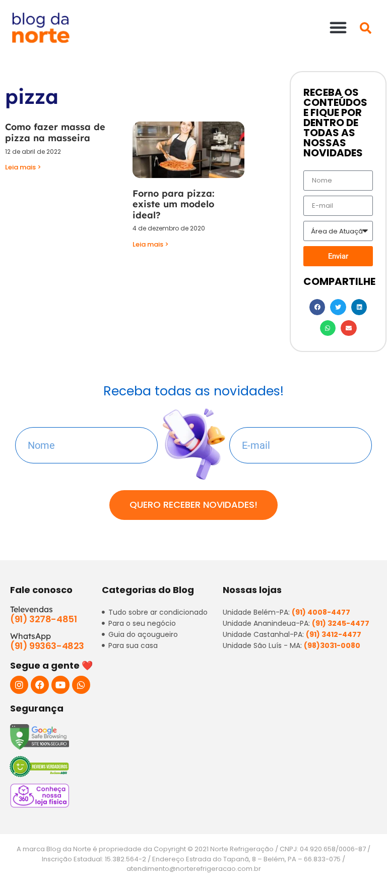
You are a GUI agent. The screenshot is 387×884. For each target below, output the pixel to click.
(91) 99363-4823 (47, 645)
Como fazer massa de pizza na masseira (55, 132)
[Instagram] (19, 685)
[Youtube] (60, 685)
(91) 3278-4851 (43, 619)
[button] (338, 27)
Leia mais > (23, 167)
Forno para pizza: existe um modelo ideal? (173, 204)
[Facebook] (40, 685)
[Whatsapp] (81, 685)
